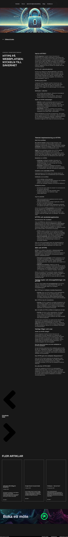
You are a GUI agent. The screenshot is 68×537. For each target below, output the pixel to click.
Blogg (44, 3)
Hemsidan (17, 3)
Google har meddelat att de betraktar (53, 108)
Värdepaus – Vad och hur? (53, 485)
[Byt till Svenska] (63, 4)
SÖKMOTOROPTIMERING (15, 52)
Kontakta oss (50, 3)
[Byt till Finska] (63, 3)
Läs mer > (5, 499)
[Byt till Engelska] (63, 2)
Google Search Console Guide (32, 485)
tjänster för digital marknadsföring (34, 3)
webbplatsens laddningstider (57, 223)
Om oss (23, 3)
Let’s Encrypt (40, 313)
